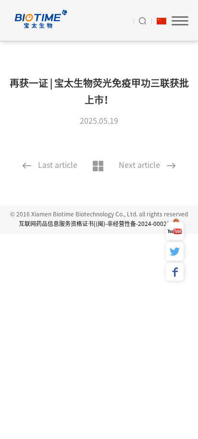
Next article (139, 165)
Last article (57, 165)
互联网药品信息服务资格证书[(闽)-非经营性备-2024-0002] (94, 223)
